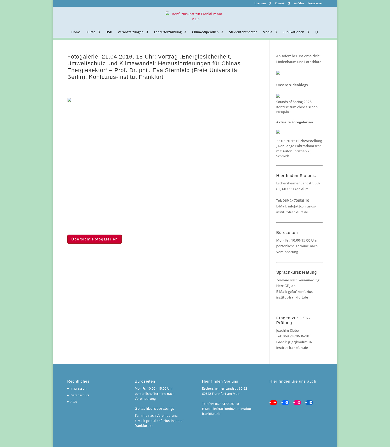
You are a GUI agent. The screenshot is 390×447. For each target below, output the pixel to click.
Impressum (79, 388)
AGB (73, 402)
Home (76, 32)
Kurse (90, 32)
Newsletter (315, 3)
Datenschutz (79, 395)
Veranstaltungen (131, 32)
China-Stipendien (205, 32)
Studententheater (243, 32)
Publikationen (293, 32)
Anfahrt (299, 3)
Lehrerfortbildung (168, 32)
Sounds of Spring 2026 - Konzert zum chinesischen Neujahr (297, 106)
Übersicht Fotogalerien (94, 239)
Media (267, 32)
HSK (109, 32)
